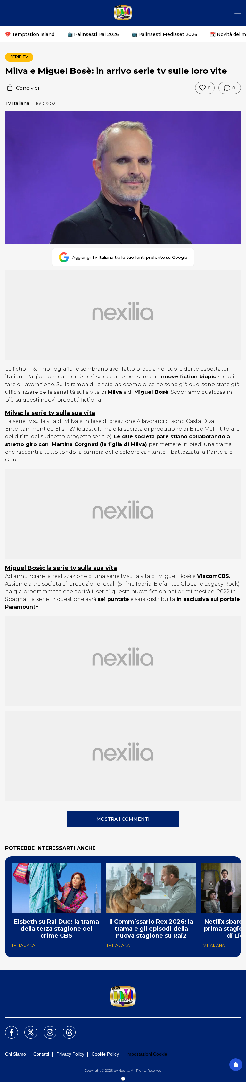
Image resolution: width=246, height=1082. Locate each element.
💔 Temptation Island (29, 34)
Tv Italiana (17, 103)
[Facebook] (7, 1028)
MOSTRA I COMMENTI (123, 819)
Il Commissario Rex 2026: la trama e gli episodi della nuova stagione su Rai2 (151, 928)
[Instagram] (46, 1028)
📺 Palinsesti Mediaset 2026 (164, 34)
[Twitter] (26, 1028)
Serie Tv (19, 57)
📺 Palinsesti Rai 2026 (93, 34)
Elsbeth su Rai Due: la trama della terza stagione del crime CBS (56, 928)
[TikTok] (65, 1028)
